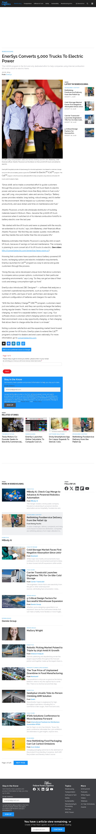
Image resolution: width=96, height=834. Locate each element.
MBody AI (34, 501)
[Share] (8, 343)
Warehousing (7, 51)
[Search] (87, 3)
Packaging (30, 738)
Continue (58, 829)
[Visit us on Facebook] (66, 488)
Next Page (20, 763)
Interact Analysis (37, 654)
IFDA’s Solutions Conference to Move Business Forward (43, 717)
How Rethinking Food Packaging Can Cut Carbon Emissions (44, 742)
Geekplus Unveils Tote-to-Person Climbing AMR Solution (44, 694)
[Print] (4, 343)
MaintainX (34, 676)
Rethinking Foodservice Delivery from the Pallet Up (73, 92)
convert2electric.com (27, 338)
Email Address (9, 386)
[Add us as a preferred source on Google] (23, 343)
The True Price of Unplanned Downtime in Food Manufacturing (45, 672)
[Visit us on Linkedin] (77, 488)
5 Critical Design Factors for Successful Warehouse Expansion (74, 131)
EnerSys (9, 74)
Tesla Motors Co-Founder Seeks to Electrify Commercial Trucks (11, 439)
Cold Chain (31, 570)
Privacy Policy (37, 401)
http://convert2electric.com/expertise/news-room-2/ (25, 250)
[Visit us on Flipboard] (82, 488)
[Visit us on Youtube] (87, 488)
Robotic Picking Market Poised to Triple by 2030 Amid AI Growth (45, 649)
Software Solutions (56, 434)
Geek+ (33, 699)
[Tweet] (18, 343)
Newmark (34, 556)
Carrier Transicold (37, 582)
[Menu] (92, 3)
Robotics (30, 489)
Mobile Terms (25, 401)
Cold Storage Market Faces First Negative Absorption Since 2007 (74, 104)
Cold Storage (32, 547)
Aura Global (35, 747)
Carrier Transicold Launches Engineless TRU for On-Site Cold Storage (73, 118)
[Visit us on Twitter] (72, 488)
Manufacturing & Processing (37, 667)
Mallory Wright (35, 630)
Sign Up (10, 405)
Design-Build (31, 595)
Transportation (8, 434)
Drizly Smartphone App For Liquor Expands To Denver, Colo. (59, 439)
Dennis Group (36, 604)
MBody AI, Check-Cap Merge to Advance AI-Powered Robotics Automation (43, 494)
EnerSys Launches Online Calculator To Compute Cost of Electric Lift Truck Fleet (34, 439)
